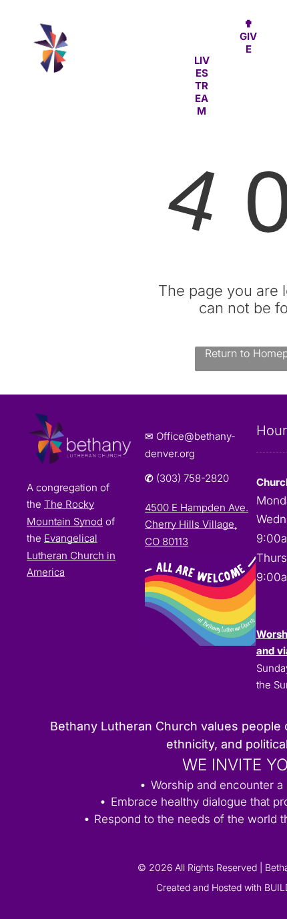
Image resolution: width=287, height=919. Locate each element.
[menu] (267, 27)
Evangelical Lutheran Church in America (71, 555)
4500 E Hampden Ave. (196, 507)
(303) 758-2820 (192, 478)
